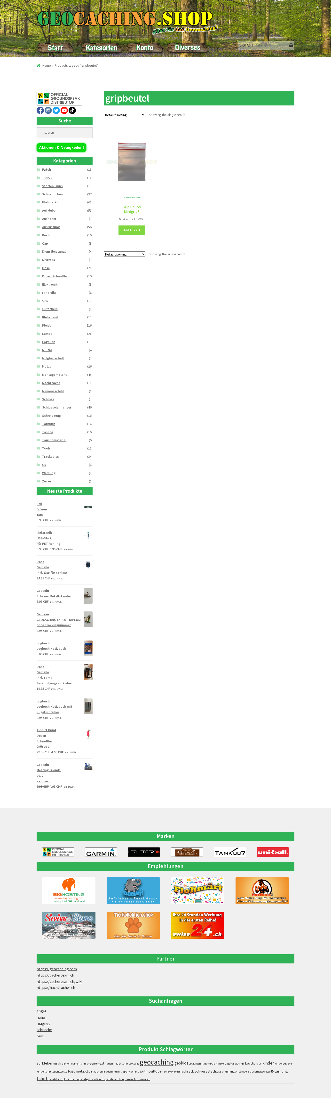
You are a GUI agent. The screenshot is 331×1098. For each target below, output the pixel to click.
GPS (45, 300)
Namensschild (53, 391)
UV (44, 465)
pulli (144, 1071)
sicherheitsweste (260, 1071)
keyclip (250, 1063)
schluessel (202, 1071)
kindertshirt (44, 1071)
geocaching (157, 1062)
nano (41, 1017)
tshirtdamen (55, 1079)
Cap (45, 243)
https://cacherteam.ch (55, 975)
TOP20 (47, 178)
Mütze (46, 366)
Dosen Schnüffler (55, 276)
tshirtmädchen (115, 1079)
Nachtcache (51, 383)
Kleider (47, 325)
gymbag (209, 1063)
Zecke (46, 481)
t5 (272, 1071)
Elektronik (49, 284)
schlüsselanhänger (224, 1071)
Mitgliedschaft (53, 358)
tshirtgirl (84, 1079)
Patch (46, 169)
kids (259, 1063)
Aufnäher (49, 218)
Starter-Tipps (52, 186)
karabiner (237, 1063)
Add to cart (131, 230)
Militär (47, 350)
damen (66, 1063)
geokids (181, 1063)
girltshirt (198, 1063)
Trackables (50, 456)
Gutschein (50, 309)
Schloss (48, 399)
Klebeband (50, 317)
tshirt (42, 1078)
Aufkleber (49, 210)
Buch (46, 235)
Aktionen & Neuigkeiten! (61, 147)
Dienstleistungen (55, 251)
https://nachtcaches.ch (56, 987)
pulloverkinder (172, 1071)
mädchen (97, 1071)
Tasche (47, 432)
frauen (109, 1063)
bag (55, 1063)
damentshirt (78, 1063)
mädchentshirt (112, 1071)
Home (46, 65)
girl (191, 1063)
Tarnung (48, 424)
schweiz (244, 1071)
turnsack (130, 1079)
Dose (46, 268)
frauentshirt (121, 1063)
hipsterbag (223, 1063)
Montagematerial (55, 374)
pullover (155, 1071)
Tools (46, 448)
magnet (43, 1023)
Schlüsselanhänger (56, 407)
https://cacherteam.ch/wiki (59, 981)
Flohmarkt (50, 202)
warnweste (143, 1079)
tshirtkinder (97, 1079)
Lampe (47, 333)
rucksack (187, 1071)
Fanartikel (49, 292)
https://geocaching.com (57, 968)
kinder (268, 1063)
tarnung (281, 1071)
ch (59, 1063)
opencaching (130, 1071)
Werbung (48, 473)
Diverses (48, 259)
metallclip (83, 1071)
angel (41, 1011)
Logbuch (48, 342)
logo (72, 1071)
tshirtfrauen (71, 1079)
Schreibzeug (51, 415)
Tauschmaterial (54, 440)
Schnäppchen (52, 194)
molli (41, 1036)
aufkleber (45, 1063)
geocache (134, 1063)
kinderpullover (284, 1063)
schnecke (44, 1029)
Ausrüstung (51, 227)
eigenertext (95, 1063)
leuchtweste (59, 1071)
